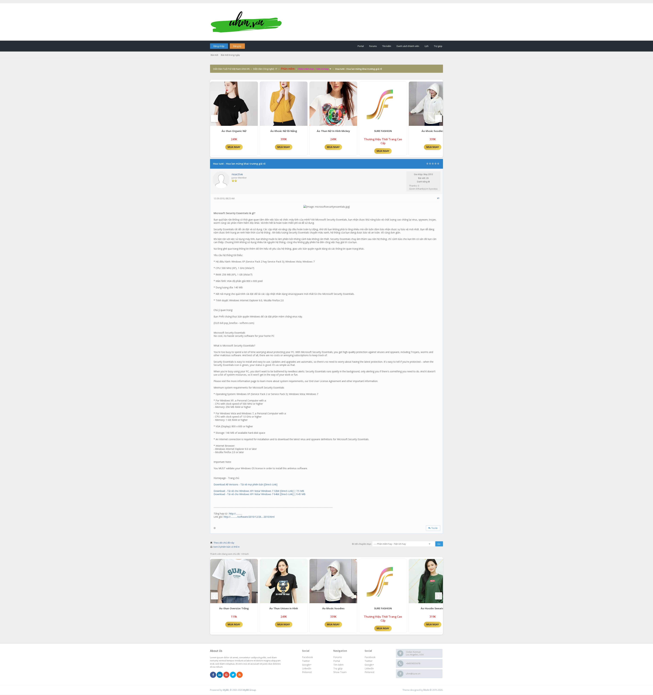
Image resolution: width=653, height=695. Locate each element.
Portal (361, 46)
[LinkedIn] (220, 674)
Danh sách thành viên (408, 46)
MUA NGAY (234, 147)
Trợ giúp (438, 46)
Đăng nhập (218, 46)
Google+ (369, 664)
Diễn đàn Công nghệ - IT (265, 68)
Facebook (370, 657)
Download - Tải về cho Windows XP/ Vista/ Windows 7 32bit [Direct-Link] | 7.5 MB (259, 491)
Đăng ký (237, 46)
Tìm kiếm (386, 46)
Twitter (368, 661)
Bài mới (214, 54)
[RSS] (240, 674)
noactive (237, 174)
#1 (438, 198)
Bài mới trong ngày (230, 54)
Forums (373, 46)
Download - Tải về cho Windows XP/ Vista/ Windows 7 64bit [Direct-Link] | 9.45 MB (259, 494)
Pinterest (369, 672)
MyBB (226, 689)
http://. (232, 513)
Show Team (340, 672)
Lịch (427, 46)
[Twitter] (233, 674)
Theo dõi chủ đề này (224, 542)
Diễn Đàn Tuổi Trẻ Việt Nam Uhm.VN (231, 68)
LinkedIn (369, 668)
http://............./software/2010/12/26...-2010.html (249, 516)
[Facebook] (213, 674)
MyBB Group (249, 689)
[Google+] (226, 674)
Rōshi (426, 689)
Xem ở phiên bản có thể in (226, 546)
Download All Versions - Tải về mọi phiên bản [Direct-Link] (245, 484)
